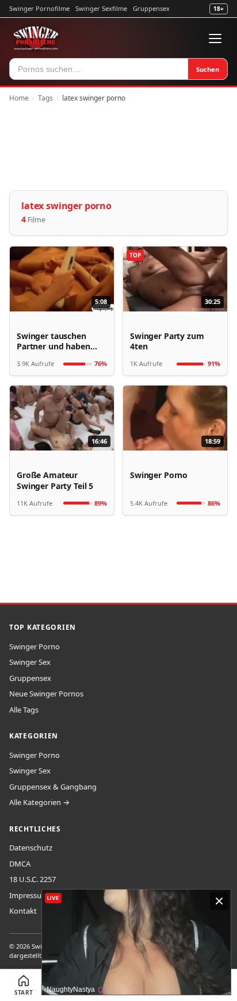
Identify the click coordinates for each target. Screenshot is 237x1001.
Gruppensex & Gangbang (53, 786)
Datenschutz (30, 847)
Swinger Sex (30, 662)
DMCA (19, 863)
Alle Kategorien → (39, 802)
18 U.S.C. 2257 (32, 879)
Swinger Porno (34, 646)
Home (19, 98)
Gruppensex (151, 8)
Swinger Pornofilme (39, 8)
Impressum (28, 895)
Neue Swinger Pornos (46, 693)
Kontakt (23, 911)
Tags (45, 98)
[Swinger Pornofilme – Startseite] (35, 38)
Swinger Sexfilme (101, 8)
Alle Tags (24, 709)
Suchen (207, 69)
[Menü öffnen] (215, 38)
